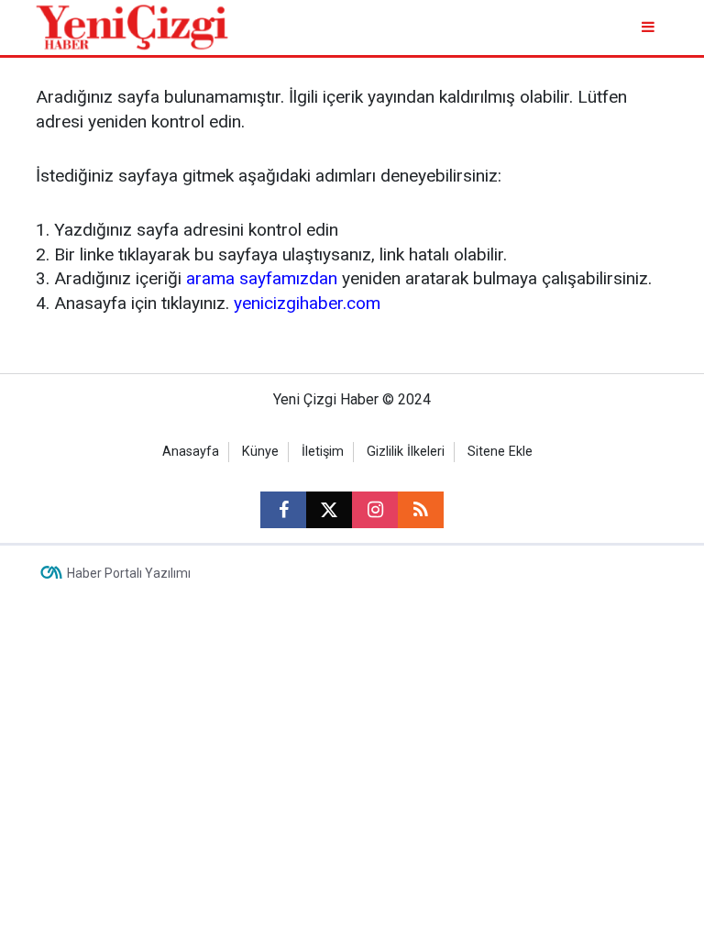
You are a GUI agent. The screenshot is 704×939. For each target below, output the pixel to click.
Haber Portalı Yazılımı (129, 573)
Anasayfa (190, 451)
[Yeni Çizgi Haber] (132, 26)
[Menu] (649, 27)
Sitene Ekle (500, 451)
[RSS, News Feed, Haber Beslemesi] (421, 510)
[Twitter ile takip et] (329, 510)
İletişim (323, 451)
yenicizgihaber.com (307, 303)
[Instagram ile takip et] (375, 510)
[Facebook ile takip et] (283, 510)
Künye (260, 451)
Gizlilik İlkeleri (406, 451)
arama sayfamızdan (261, 278)
